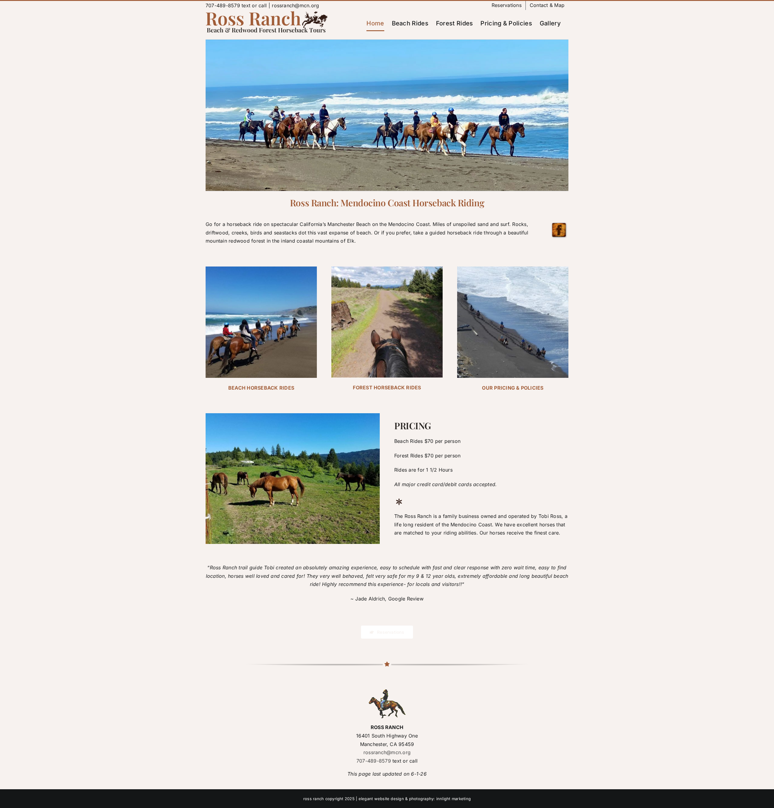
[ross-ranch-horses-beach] (512, 269)
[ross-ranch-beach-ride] (261, 269)
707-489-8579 (223, 5)
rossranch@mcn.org (295, 5)
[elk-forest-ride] (387, 269)
